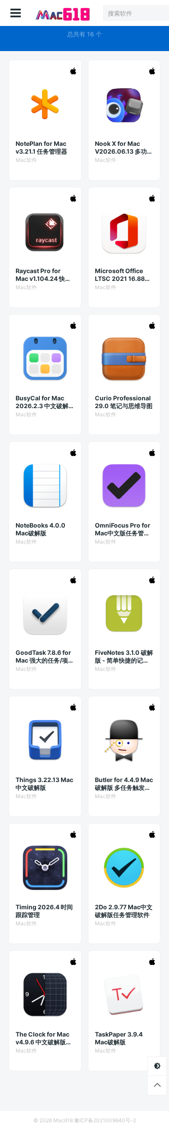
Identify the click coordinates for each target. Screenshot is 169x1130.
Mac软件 (26, 160)
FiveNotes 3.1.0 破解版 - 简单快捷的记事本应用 (124, 656)
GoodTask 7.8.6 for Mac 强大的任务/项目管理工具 (45, 656)
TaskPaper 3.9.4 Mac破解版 (119, 1038)
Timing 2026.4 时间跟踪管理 (44, 910)
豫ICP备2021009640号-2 (105, 1120)
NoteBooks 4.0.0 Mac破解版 (40, 529)
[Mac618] (61, 13)
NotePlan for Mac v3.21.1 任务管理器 (41, 147)
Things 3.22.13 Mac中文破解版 (44, 783)
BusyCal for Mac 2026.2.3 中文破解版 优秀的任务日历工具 (44, 402)
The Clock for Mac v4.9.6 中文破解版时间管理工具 (44, 1038)
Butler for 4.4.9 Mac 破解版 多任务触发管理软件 (124, 784)
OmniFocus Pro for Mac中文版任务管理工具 (122, 529)
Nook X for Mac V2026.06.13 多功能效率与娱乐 (124, 147)
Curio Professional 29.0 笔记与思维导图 (124, 401)
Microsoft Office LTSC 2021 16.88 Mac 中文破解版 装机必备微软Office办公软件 (124, 275)
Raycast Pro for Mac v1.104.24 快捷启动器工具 (43, 275)
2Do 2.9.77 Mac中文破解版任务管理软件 (124, 910)
